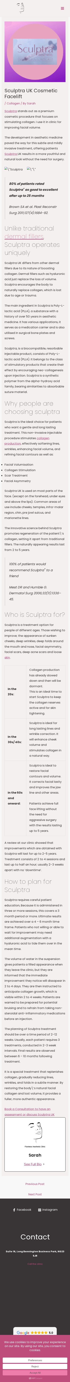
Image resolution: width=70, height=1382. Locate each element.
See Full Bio (33, 1164)
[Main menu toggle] (62, 8)
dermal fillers (23, 236)
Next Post (35, 1194)
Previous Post (35, 1184)
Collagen (13, 103)
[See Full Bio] (44, 1164)
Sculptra (10, 111)
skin (7, 657)
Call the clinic (35, 1263)
